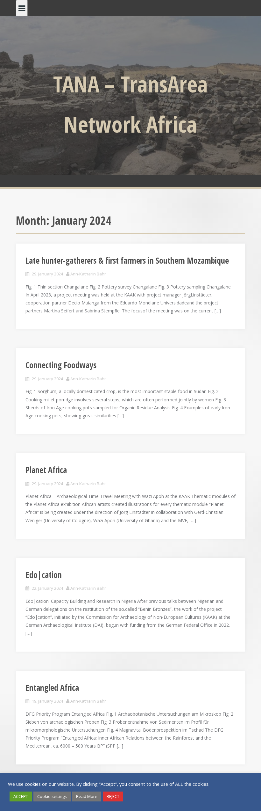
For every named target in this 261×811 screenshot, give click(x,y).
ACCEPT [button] (20, 796)
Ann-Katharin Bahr (88, 274)
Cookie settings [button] (52, 796)
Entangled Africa (52, 687)
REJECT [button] (113, 796)
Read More (86, 796)
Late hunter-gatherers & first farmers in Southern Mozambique (127, 260)
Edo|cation (43, 575)
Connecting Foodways (60, 365)
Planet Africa (46, 470)
